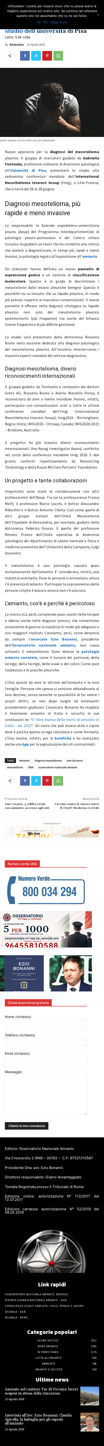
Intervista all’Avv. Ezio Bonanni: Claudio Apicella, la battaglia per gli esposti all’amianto (38, 1419)
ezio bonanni (75, 760)
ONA (30, 767)
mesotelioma (15, 767)
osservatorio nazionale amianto (57, 767)
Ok (39, 22)
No (45, 22)
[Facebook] (25, 56)
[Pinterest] (47, 56)
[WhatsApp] (58, 56)
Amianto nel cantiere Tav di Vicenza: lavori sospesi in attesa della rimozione (41, 1391)
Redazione (16, 45)
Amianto (24, 760)
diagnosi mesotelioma (48, 760)
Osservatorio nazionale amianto (43, 645)
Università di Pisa (28, 170)
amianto (89, 256)
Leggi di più (58, 22)
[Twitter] (36, 56)
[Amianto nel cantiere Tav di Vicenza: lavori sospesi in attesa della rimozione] (89, 1396)
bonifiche (63, 738)
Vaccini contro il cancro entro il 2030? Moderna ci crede (76, 806)
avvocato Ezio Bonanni (54, 639)
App (25, 744)
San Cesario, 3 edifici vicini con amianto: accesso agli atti (27, 806)
